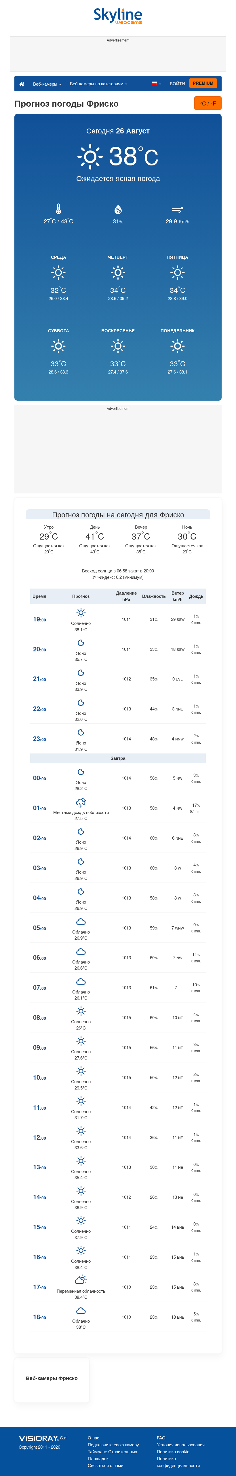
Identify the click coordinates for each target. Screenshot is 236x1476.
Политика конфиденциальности (178, 1461)
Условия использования (181, 1444)
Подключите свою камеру (113, 1444)
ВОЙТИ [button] (177, 83)
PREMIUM (203, 83)
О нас (93, 1437)
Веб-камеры (45, 84)
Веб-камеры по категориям (97, 83)
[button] (156, 83)
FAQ (161, 1437)
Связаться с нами (105, 1465)
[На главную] (22, 83)
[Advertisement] (118, 57)
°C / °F (208, 103)
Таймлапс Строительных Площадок (112, 1454)
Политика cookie (173, 1451)
